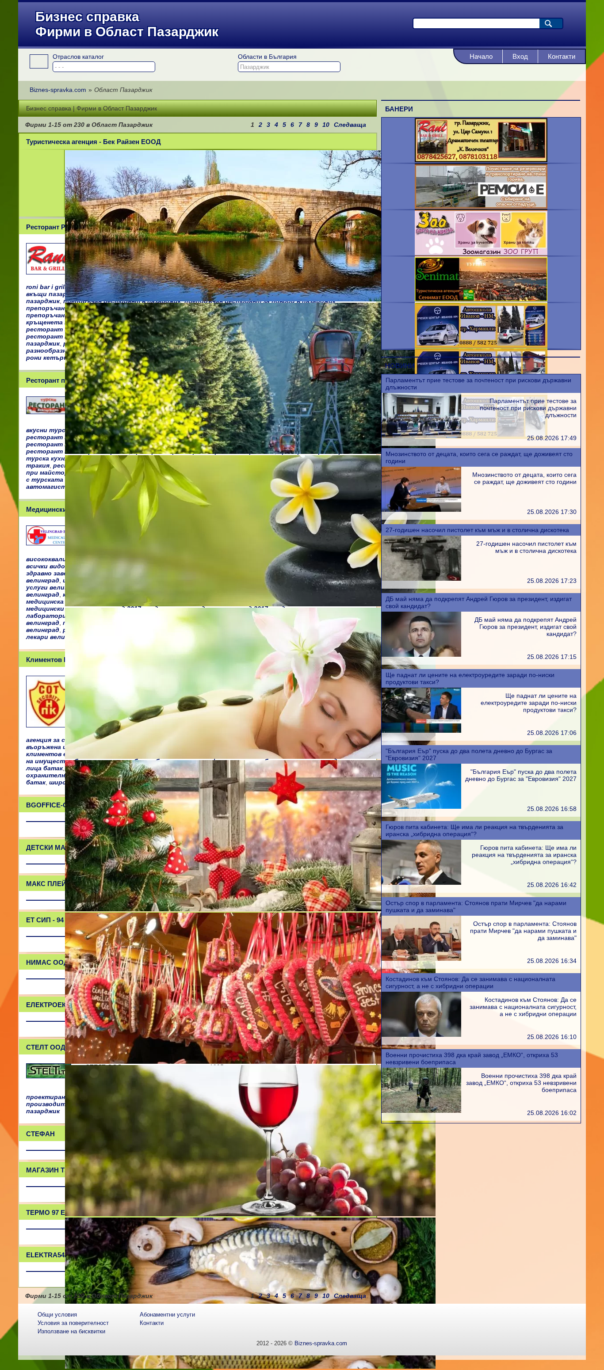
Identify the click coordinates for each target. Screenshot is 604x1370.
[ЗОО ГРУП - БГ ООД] (481, 252)
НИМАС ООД (47, 962)
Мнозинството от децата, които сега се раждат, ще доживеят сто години (524, 478)
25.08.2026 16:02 (552, 1112)
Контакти (561, 56)
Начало (481, 56)
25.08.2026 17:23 (552, 580)
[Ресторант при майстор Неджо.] (49, 411)
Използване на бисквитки (71, 1331)
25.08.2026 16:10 (552, 1036)
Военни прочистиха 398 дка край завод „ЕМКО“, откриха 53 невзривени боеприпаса (521, 1082)
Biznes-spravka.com (320, 1343)
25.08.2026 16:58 (552, 808)
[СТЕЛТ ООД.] (49, 1075)
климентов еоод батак (63, 753)
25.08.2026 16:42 (552, 884)
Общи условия (57, 1314)
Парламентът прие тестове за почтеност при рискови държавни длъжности (528, 408)
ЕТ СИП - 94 (45, 920)
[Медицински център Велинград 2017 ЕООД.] (49, 542)
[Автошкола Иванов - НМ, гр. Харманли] (481, 345)
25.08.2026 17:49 (552, 437)
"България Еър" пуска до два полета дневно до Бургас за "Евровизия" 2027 (521, 775)
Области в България (267, 56)
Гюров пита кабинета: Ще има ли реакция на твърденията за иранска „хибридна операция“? (474, 830)
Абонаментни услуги (167, 1314)
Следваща (350, 124)
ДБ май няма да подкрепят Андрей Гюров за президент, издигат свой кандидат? (525, 626)
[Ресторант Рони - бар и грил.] (49, 271)
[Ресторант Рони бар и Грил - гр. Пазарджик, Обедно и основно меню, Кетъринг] (481, 160)
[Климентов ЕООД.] (49, 724)
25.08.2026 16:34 (552, 960)
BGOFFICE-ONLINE (57, 805)
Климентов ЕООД (55, 659)
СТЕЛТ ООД (45, 1047)
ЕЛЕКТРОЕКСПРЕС (57, 1004)
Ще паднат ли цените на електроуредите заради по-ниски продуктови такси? (529, 702)
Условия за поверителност (73, 1323)
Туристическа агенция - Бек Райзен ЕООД (93, 141)
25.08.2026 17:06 (552, 732)
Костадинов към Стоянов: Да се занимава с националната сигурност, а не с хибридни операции (470, 982)
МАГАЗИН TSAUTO (57, 1170)
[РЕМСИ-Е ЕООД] (481, 206)
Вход (520, 56)
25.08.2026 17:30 (552, 511)
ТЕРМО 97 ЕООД (53, 1212)
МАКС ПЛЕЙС (48, 883)
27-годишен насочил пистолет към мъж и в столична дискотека (477, 529)
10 (325, 124)
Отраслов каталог (78, 56)
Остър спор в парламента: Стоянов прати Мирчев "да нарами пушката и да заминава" (523, 930)
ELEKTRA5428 (49, 1255)
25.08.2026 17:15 (552, 656)
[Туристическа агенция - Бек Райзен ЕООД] (250, 299)
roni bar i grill (46, 286)
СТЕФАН (40, 1134)
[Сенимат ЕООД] (481, 299)
